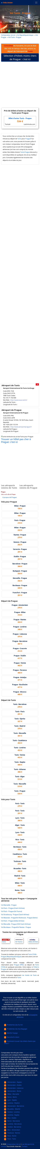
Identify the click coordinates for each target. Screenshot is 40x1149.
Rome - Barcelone (13, 1121)
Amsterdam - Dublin (14, 1085)
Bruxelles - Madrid (13, 1109)
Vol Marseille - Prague (8, 905)
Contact (24, 1146)
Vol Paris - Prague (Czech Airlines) (13, 908)
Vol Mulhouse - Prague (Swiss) (26, 918)
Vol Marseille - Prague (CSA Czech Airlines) (16, 924)
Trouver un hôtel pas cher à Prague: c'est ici (16, 441)
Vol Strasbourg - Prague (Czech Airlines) (15, 914)
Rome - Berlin (12, 1097)
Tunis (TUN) (32, 954)
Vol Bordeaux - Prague (9, 927)
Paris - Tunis (11, 1139)
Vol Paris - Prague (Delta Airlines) (12, 921)
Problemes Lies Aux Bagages (17, 1029)
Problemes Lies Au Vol (15, 1025)
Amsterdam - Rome (14, 1091)
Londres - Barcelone (14, 1124)
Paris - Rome (11, 1136)
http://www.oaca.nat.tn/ (18, 400)
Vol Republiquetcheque (25, 35)
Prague (28, 139)
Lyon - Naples (12, 1100)
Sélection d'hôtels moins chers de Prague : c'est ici (20, 57)
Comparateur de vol (8, 35)
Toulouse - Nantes (13, 1133)
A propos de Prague (10, 497)
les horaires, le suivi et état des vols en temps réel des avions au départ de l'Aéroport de (20, 48)
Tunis (19, 139)
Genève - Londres (13, 1112)
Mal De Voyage (12, 1033)
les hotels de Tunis (29, 975)
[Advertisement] (20, 86)
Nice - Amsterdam (13, 1130)
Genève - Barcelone (14, 1127)
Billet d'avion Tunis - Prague (20, 118)
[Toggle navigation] (36, 2)
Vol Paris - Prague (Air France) (11, 911)
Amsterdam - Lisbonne (15, 1088)
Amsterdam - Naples (14, 1082)
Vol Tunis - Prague (14, 37)
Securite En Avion (13, 1037)
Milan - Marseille (13, 1094)
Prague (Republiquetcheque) (11, 957)
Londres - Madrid (13, 1103)
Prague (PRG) (19, 965)
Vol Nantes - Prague (24, 927)
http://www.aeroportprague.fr (21, 427)
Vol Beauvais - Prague (8, 918)
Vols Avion (8, 2)
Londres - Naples (13, 1115)
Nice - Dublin (11, 1118)
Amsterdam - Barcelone (15, 1106)
